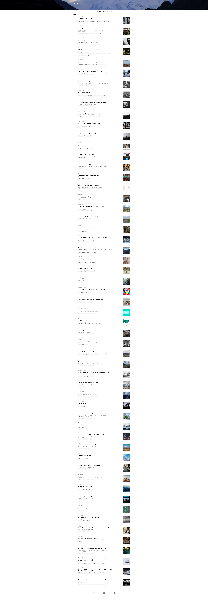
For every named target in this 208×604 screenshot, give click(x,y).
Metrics (87, 136)
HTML (84, 148)
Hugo (100, 33)
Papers (100, 11)
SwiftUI (83, 178)
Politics (92, 33)
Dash (100, 64)
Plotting (86, 468)
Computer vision (87, 64)
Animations (88, 178)
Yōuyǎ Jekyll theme (102, 597)
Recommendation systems (83, 126)
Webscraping (88, 313)
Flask (96, 323)
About (97, 11)
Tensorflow (88, 354)
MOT (98, 95)
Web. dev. (91, 148)
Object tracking (103, 95)
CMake (95, 563)
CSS (87, 148)
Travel (111, 11)
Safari (84, 199)
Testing (83, 210)
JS (96, 64)
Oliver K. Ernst (110, 597)
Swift (80, 178)
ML (86, 116)
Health (83, 313)
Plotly (103, 64)
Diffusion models (81, 21)
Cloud (88, 376)
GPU (89, 55)
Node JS (92, 376)
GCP (84, 376)
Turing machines (85, 458)
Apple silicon (81, 55)
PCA (91, 302)
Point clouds (81, 64)
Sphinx (99, 563)
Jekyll (80, 148)
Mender (83, 489)
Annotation (98, 116)
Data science (81, 33)
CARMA (92, 479)
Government (87, 33)
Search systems (81, 136)
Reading (91, 105)
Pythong (86, 262)
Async (88, 210)
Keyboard (83, 520)
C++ (83, 479)
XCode (83, 406)
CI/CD (88, 252)
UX (79, 520)
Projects (104, 11)
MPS (85, 55)
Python (96, 33)
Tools (87, 105)
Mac (83, 105)
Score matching (92, 21)
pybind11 (87, 479)
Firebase (80, 376)
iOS (91, 210)
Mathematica (88, 292)
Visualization (91, 188)
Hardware (88, 520)
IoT (79, 231)
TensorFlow (88, 241)
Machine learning (106, 21)
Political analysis (87, 323)
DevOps (83, 252)
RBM (96, 354)
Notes (108, 11)
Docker (80, 385)
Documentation (93, 252)
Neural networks (97, 188)
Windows (80, 157)
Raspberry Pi (84, 231)
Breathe (103, 563)
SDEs (87, 21)
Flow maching (99, 21)
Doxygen (90, 563)
